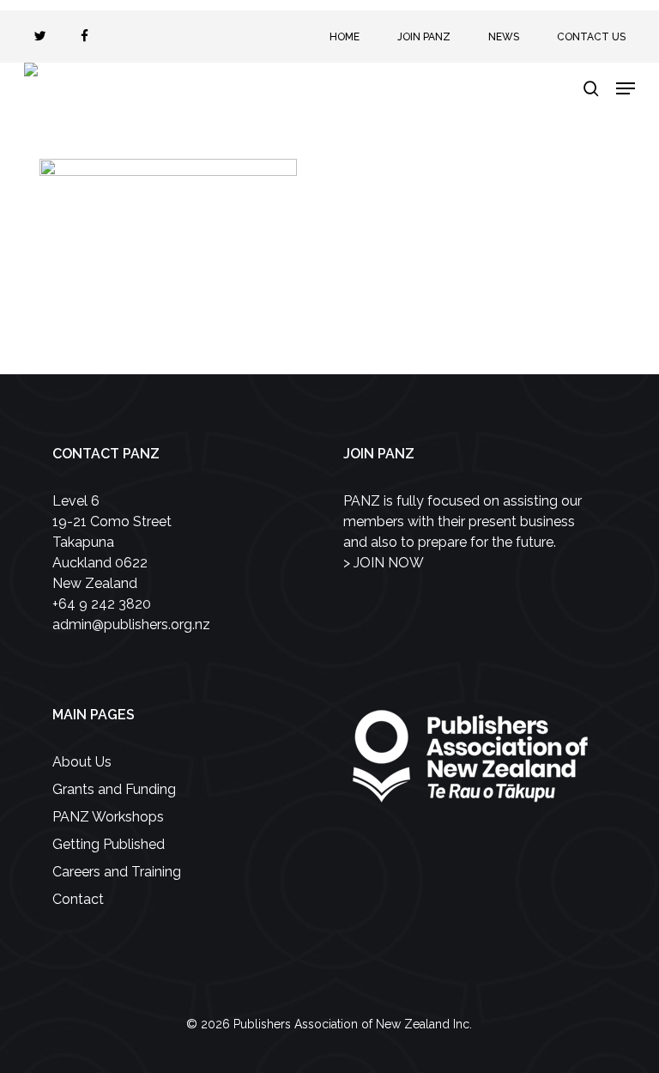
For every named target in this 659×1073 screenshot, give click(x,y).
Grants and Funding (114, 789)
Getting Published (108, 844)
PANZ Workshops (108, 817)
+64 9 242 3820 (101, 604)
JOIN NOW (389, 563)
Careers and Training (116, 872)
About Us (82, 762)
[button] (625, 88)
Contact (78, 899)
